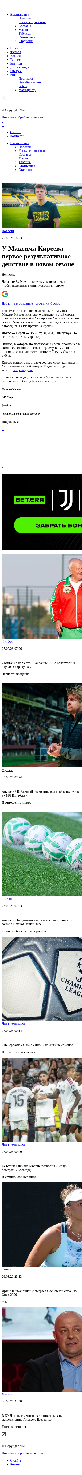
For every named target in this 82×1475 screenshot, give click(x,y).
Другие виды (19, 67)
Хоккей (15, 56)
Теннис (15, 59)
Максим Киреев (11, 389)
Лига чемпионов (14, 1023)
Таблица (25, 33)
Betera (23, 86)
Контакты (17, 136)
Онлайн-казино (30, 82)
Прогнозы (26, 78)
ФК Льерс (8, 397)
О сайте (15, 132)
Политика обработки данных (23, 117)
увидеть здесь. (22, 370)
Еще (13, 75)
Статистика (27, 37)
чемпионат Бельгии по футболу (21, 413)
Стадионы (26, 41)
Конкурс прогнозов (32, 22)
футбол (6, 405)
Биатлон (16, 63)
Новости (25, 18)
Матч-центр (27, 90)
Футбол (15, 52)
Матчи (23, 29)
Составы (25, 26)
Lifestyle (16, 71)
